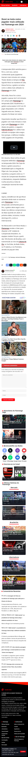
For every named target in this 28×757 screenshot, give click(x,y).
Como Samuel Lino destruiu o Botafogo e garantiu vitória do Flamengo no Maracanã (12, 437)
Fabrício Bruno (7, 130)
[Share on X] (8, 35)
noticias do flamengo (20, 257)
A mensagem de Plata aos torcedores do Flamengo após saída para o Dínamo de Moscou (13, 598)
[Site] (20, 271)
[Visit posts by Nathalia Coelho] (3, 30)
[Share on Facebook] (5, 35)
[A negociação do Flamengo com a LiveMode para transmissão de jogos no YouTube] (14, 473)
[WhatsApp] (10, 458)
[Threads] (24, 458)
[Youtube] (24, 451)
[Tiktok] (4, 458)
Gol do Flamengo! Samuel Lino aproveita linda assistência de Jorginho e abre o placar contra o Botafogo (12, 533)
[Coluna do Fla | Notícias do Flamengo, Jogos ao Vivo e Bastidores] (7, 1)
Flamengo (16, 61)
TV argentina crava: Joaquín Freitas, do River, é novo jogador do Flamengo (13, 499)
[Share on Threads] (19, 35)
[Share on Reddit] (16, 35)
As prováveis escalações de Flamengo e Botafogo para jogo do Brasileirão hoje (13, 549)
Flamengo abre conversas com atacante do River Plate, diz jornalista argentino (12, 666)
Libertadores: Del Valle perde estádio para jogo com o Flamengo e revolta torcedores (13, 583)
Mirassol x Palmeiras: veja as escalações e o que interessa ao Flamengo (12, 422)
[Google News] (17, 458)
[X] (24, 271)
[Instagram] (25, 271)
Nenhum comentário (10, 30)
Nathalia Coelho (9, 29)
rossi (3, 259)
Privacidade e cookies (8, 749)
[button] (23, 751)
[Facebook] (22, 271)
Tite (22, 80)
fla (9, 257)
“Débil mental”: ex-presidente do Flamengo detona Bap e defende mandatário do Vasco (13, 617)
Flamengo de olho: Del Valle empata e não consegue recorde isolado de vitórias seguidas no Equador (13, 569)
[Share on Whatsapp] (10, 35)
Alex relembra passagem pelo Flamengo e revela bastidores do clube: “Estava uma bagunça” (14, 649)
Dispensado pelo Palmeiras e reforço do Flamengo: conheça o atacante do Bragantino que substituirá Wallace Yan (14, 513)
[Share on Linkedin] (13, 35)
